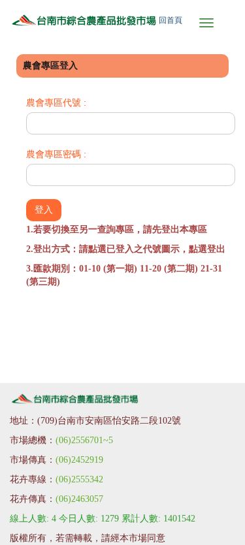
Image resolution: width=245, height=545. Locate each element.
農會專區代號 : (56, 102)
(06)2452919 (79, 460)
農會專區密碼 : (56, 154)
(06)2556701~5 (84, 440)
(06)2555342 (79, 479)
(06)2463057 (79, 499)
